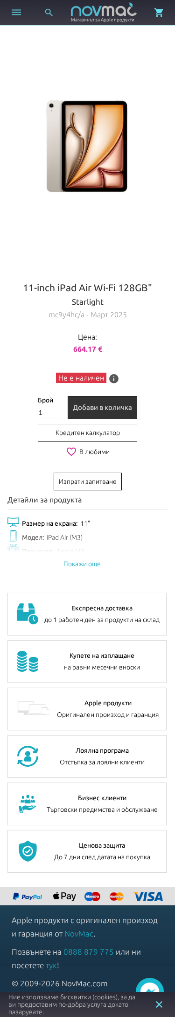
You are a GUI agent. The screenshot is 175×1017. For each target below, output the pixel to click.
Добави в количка (102, 407)
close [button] (159, 1004)
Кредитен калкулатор (88, 432)
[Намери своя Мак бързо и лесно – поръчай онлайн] (28, 897)
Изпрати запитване (88, 481)
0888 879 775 (88, 951)
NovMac (78, 933)
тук (51, 965)
